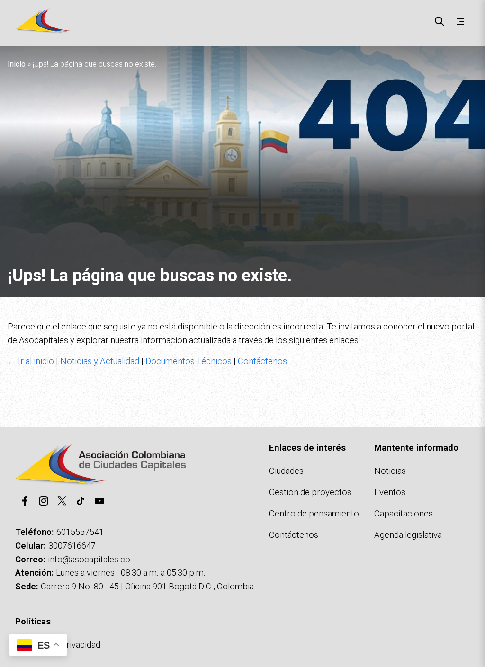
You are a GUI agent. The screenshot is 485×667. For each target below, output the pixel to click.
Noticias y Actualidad (99, 361)
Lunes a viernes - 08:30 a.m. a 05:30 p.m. (131, 573)
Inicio (17, 64)
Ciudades (286, 471)
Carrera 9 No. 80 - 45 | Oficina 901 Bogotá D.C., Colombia (147, 586)
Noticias (390, 471)
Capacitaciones (403, 513)
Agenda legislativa (408, 535)
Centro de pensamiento (314, 513)
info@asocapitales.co (89, 559)
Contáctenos (262, 361)
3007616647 (72, 546)
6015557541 (80, 532)
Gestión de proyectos (310, 492)
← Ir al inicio (31, 361)
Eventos (389, 492)
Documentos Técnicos (188, 361)
